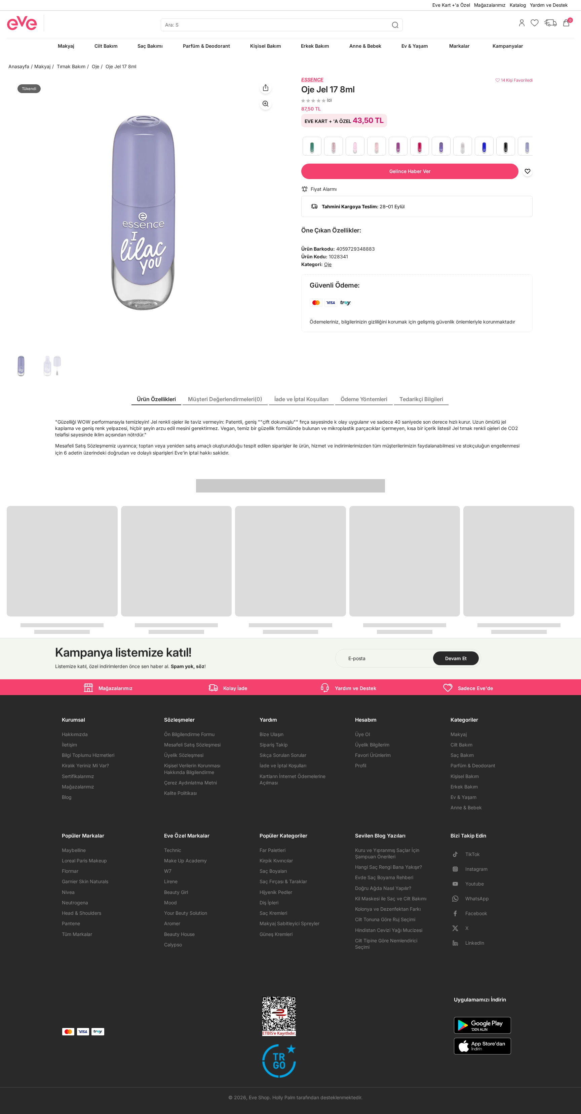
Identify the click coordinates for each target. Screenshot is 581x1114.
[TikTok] (458, 854)
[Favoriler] (533, 22)
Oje (95, 66)
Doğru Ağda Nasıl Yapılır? (383, 888)
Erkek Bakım (464, 786)
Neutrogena (75, 902)
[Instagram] (458, 869)
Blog (67, 797)
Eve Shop (259, 1097)
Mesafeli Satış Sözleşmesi (192, 744)
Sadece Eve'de (475, 688)
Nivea (68, 892)
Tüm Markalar (77, 934)
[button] (409, 171)
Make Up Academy (185, 860)
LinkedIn (474, 943)
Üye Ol (362, 734)
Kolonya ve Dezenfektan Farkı (388, 909)
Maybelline (74, 850)
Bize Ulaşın (271, 734)
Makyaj (42, 66)
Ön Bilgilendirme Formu (189, 734)
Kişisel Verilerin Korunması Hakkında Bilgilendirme (192, 769)
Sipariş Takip (274, 744)
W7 (167, 871)
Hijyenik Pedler (276, 892)
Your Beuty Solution (185, 913)
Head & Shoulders (81, 913)
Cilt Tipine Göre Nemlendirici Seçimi (386, 944)
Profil (360, 765)
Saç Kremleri (273, 913)
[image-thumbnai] (21, 366)
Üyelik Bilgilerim (372, 744)
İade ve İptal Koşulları (283, 765)
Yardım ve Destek (549, 5)
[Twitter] (458, 928)
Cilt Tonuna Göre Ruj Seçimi (385, 919)
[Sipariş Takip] (548, 22)
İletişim (69, 744)
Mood (170, 902)
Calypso (173, 944)
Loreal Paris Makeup (84, 860)
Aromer (172, 923)
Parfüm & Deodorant (473, 765)
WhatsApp (477, 898)
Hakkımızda (75, 734)
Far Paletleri (272, 850)
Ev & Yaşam (463, 797)
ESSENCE (312, 79)
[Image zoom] (143, 212)
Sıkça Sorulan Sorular (283, 755)
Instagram (476, 869)
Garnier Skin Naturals (85, 881)
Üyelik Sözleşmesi (183, 755)
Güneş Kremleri (276, 934)
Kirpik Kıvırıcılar (276, 860)
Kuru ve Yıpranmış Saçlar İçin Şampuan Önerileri (387, 853)
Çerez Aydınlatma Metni (190, 782)
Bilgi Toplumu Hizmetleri (88, 755)
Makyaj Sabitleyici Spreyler (289, 923)
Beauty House (179, 934)
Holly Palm (283, 1097)
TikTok (472, 854)
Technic (172, 850)
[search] (282, 24)
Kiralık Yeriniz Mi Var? (85, 765)
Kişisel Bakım (465, 776)
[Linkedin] (458, 943)
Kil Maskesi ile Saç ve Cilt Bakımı (390, 898)
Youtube (474, 884)
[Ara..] (395, 25)
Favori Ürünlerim (373, 755)
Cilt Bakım (461, 744)
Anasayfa (18, 66)
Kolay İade (235, 688)
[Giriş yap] (520, 23)
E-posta (356, 658)
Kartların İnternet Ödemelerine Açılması (292, 779)
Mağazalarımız (490, 5)
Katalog (518, 5)
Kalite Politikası (180, 793)
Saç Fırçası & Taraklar (283, 881)
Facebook (476, 913)
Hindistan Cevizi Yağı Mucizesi (388, 930)
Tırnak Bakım (71, 66)
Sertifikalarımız (78, 776)
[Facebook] (458, 913)
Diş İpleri (269, 902)
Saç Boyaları (273, 871)
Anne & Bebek (466, 807)
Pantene (71, 923)
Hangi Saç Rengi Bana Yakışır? (388, 867)
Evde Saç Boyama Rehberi (384, 877)
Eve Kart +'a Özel (451, 5)
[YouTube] (458, 883)
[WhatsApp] (458, 898)
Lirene (171, 881)
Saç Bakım (462, 755)
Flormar (70, 871)
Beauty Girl (176, 892)
